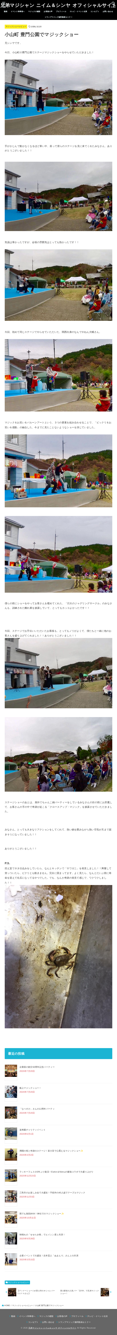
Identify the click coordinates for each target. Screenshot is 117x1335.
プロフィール (61, 11)
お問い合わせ (108, 11)
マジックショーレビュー (16, 26)
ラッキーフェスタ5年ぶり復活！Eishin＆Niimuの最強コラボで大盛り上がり (57, 1172)
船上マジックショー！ (30, 1088)
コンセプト (94, 11)
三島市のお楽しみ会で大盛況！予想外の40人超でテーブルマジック (52, 1192)
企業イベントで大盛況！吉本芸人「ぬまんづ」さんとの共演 (49, 1255)
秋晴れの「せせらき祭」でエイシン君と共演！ (42, 1234)
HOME (7, 1305)
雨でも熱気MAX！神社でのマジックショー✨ (42, 1213)
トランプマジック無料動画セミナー (59, 17)
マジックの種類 (34, 11)
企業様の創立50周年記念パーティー (37, 1067)
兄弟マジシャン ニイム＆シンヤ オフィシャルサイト (58, 5)
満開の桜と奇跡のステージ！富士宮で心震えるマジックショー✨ (51, 1151)
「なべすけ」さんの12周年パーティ (37, 1109)
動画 (5, 11)
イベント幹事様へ (18, 11)
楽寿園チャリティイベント (33, 1130)
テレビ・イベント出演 (78, 11)
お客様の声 (48, 11)
